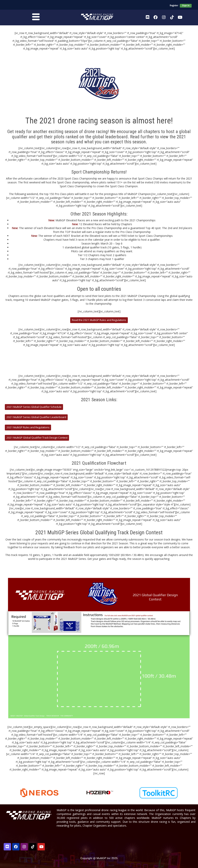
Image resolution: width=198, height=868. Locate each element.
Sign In (185, 5)
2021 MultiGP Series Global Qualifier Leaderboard (36, 417)
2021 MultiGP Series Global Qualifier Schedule (34, 407)
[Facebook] (156, 17)
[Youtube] (180, 17)
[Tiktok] (172, 17)
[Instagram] (164, 17)
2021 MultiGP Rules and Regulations (28, 427)
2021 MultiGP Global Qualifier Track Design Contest (37, 437)
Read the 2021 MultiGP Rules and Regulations (99, 320)
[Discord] (147, 17)
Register (174, 5)
